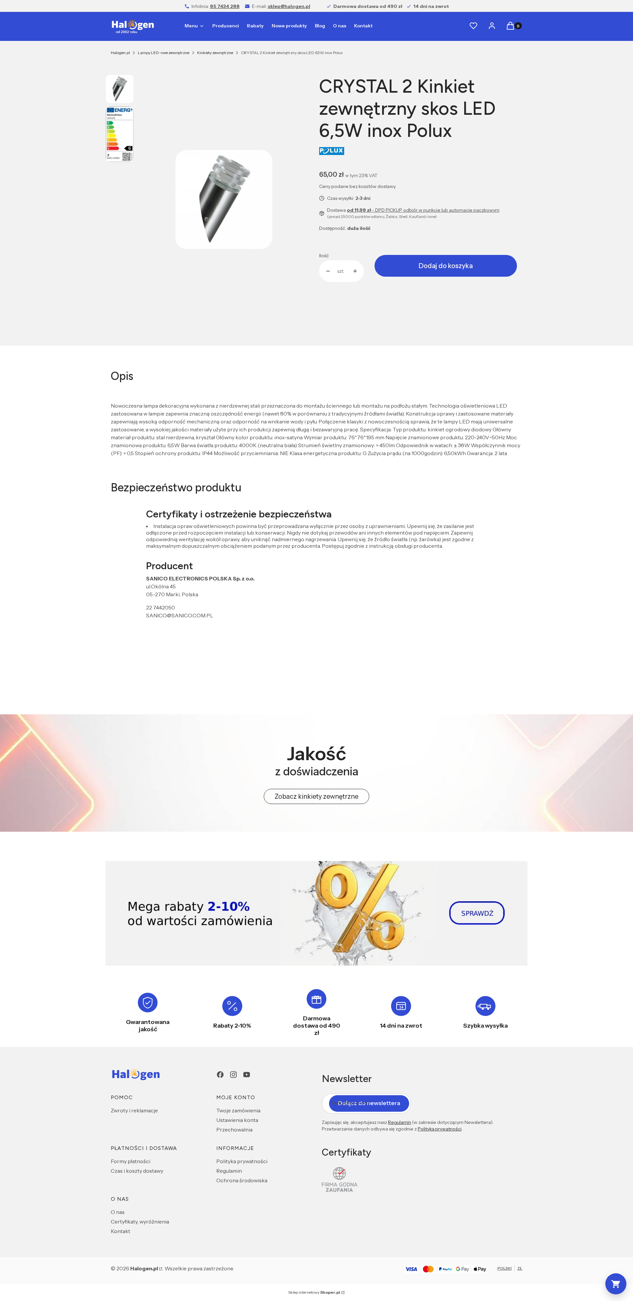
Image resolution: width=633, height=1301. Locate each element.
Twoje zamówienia (238, 1110)
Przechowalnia (234, 1129)
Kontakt (120, 1231)
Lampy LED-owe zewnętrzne (163, 52)
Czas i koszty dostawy (137, 1170)
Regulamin (229, 1170)
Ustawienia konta (237, 1120)
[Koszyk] (615, 1283)
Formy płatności (130, 1161)
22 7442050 (160, 607)
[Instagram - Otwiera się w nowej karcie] (233, 1074)
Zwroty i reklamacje (134, 1110)
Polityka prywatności (241, 1161)
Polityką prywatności (440, 1129)
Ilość (324, 256)
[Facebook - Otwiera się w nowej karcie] (220, 1074)
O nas (118, 1212)
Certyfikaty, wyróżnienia (140, 1221)
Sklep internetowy (314, 1292)
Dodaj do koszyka (446, 266)
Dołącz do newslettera (369, 1103)
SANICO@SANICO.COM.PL (179, 615)
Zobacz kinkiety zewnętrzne (316, 796)
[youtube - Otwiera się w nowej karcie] (247, 1074)
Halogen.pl (120, 52)
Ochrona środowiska (241, 1180)
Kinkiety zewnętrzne (215, 52)
